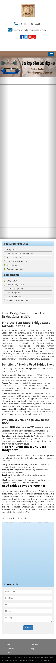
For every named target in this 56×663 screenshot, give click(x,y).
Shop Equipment (14, 257)
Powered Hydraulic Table (17, 300)
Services (10, 648)
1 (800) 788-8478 (29, 24)
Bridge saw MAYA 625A (17, 261)
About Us (35, 644)
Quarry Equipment (15, 269)
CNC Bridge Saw (14, 296)
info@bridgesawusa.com (30, 30)
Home (9, 644)
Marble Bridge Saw (15, 288)
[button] (4, 148)
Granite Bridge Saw (15, 284)
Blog (32, 648)
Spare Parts (12, 265)
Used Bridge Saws (14, 292)
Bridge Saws (12, 249)
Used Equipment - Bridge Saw (20, 253)
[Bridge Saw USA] (28, 10)
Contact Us (11, 652)
